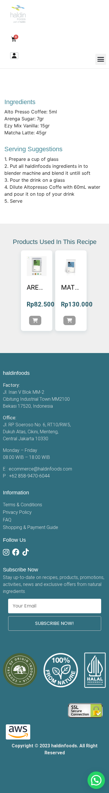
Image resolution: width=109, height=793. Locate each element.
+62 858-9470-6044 (29, 476)
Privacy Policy (17, 512)
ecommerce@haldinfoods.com (40, 469)
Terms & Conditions (22, 504)
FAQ (7, 520)
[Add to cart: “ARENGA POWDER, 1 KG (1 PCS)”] (35, 320)
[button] (100, 59)
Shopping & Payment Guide (30, 527)
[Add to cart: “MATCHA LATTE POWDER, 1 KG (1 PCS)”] (69, 320)
